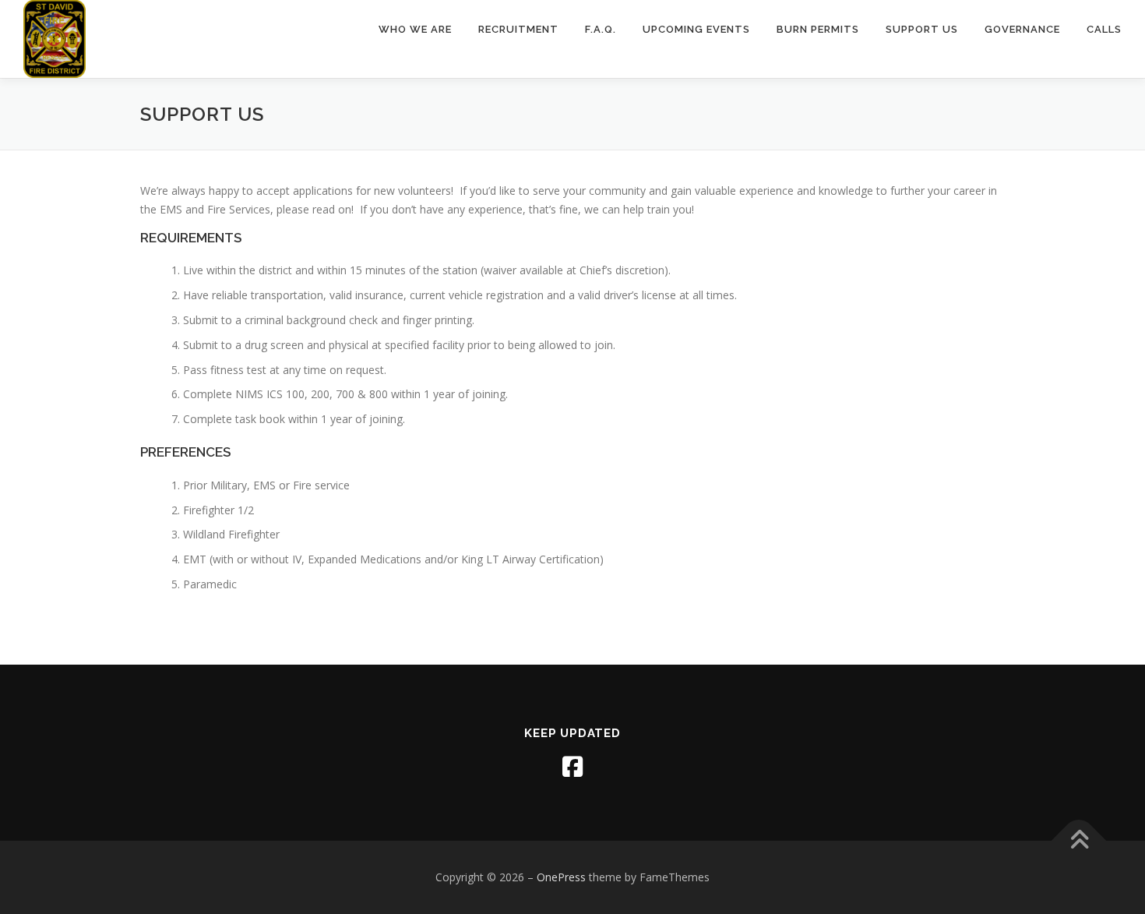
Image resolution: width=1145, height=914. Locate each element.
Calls (1104, 29)
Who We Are (415, 29)
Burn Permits (818, 29)
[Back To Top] (1079, 841)
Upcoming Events (696, 29)
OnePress (561, 877)
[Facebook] (572, 766)
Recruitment (518, 29)
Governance (1022, 29)
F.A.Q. (600, 29)
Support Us (922, 29)
